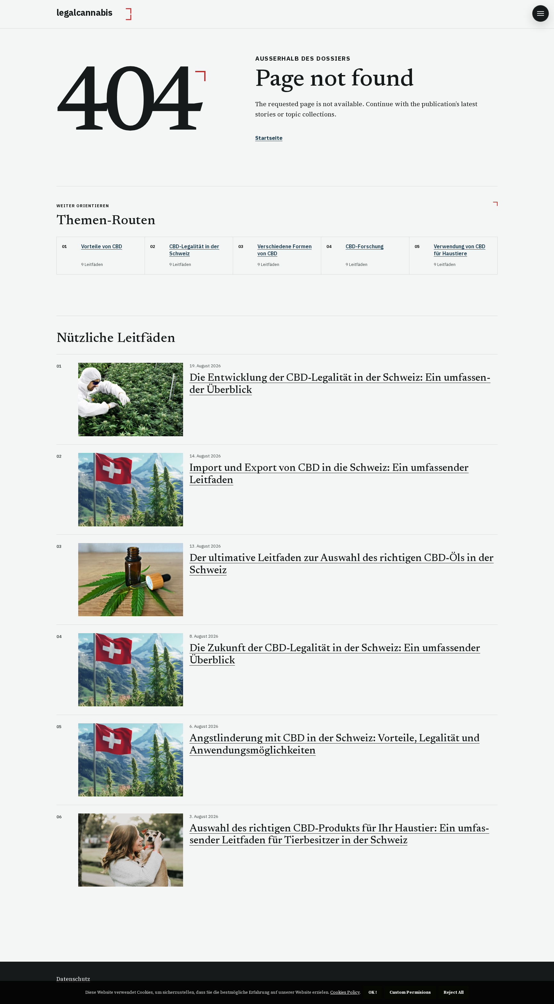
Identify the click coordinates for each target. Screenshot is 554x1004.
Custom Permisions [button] (410, 992)
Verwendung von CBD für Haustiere (459, 250)
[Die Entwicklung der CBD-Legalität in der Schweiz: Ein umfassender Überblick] (130, 399)
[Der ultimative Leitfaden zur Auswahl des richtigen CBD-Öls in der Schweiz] (130, 580)
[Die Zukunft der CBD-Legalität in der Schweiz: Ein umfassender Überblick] (130, 670)
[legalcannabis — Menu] (540, 13)
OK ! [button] (372, 992)
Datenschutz (73, 979)
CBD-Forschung (364, 246)
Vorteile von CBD (101, 246)
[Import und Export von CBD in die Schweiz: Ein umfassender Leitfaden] (130, 489)
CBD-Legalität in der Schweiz (194, 250)
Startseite (268, 137)
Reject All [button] (454, 992)
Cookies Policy (345, 992)
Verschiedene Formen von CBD (284, 250)
